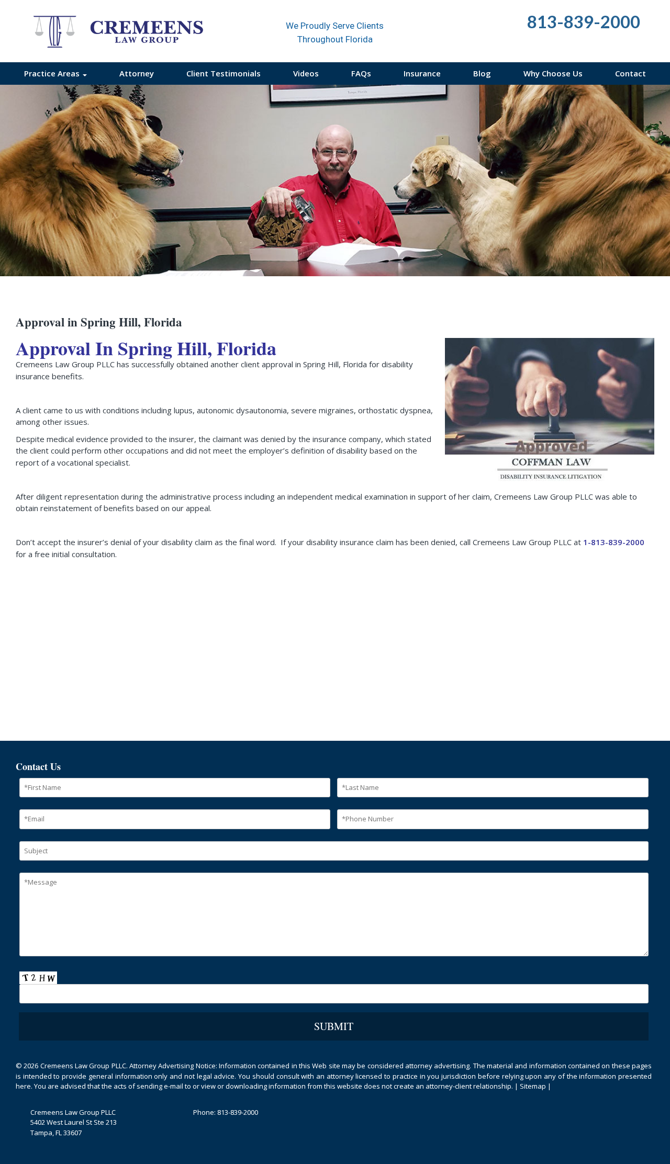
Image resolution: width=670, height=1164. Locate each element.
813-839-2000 (237, 1112)
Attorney (136, 73)
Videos (306, 73)
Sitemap (533, 1086)
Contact (630, 73)
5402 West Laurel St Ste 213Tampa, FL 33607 (73, 1127)
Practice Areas (53, 73)
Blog (482, 73)
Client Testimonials (223, 73)
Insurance (422, 73)
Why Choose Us (553, 73)
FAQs (361, 73)
